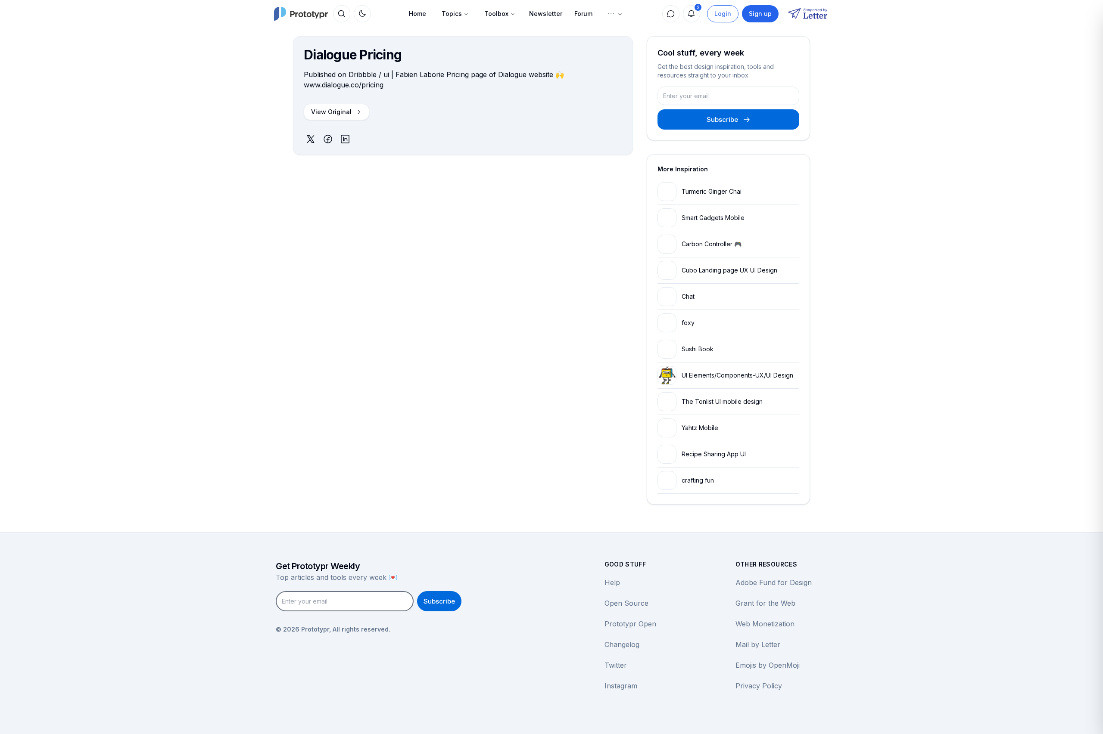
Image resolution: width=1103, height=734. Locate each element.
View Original (331, 111)
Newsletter (545, 13)
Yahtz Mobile (700, 427)
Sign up (760, 13)
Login (722, 13)
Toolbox (496, 13)
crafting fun (698, 480)
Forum (583, 13)
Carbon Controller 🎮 (712, 244)
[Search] (341, 13)
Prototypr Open (630, 623)
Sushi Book (698, 349)
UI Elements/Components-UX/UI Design (737, 375)
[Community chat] (670, 13)
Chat (688, 296)
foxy (688, 322)
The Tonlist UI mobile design (722, 401)
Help (612, 582)
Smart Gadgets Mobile (713, 217)
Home (417, 13)
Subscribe (722, 119)
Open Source (626, 603)
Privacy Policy (758, 685)
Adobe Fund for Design (773, 582)
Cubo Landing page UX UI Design (729, 270)
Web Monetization (765, 623)
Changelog (621, 644)
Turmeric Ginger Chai (712, 191)
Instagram (620, 685)
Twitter (615, 665)
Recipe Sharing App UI (714, 454)
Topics (452, 13)
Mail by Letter (757, 644)
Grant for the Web (765, 603)
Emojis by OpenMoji (767, 665)
